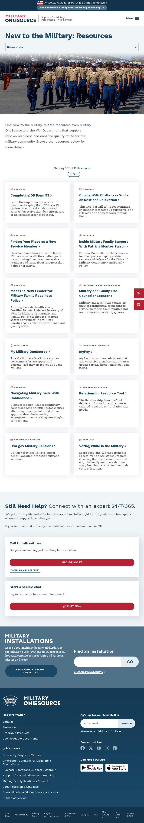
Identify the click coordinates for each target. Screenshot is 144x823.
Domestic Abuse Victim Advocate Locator (30, 792)
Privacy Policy (35, 814)
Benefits (8, 721)
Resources (10, 727)
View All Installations (88, 671)
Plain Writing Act (105, 815)
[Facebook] (82, 748)
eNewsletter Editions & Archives (101, 731)
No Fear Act (118, 815)
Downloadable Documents (20, 738)
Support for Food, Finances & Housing (28, 775)
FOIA (95, 815)
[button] (72, 7)
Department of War (70, 814)
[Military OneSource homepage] (23, 18)
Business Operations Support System (28, 769)
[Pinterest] (115, 748)
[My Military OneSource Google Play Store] (92, 767)
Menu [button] (129, 18)
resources (15, 47)
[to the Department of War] (39, 3)
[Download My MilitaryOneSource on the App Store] (116, 767)
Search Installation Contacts (30, 671)
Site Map (7, 814)
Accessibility (21, 815)
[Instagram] (107, 748)
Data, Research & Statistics (21, 786)
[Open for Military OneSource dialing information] (138, 293)
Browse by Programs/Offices (22, 755)
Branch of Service (14, 798)
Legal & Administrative (51, 814)
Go (130, 662)
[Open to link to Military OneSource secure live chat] (138, 305)
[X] (91, 748)
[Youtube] (99, 748)
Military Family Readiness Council (25, 781)
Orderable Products (16, 733)
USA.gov (85, 815)
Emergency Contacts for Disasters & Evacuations (27, 762)
